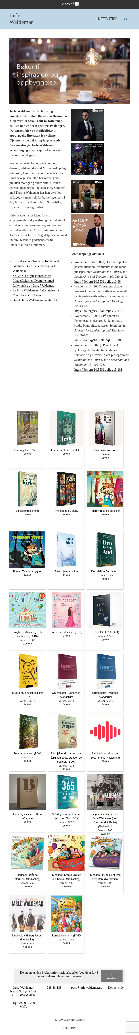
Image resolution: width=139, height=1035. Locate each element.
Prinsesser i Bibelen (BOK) (66, 632)
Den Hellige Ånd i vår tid (105, 571)
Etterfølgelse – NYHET (27, 450)
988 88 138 (54, 987)
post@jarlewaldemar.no (86, 987)
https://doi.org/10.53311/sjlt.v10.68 (97, 281)
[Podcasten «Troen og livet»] (87, 211)
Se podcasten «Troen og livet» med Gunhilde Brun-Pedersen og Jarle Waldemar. (36, 266)
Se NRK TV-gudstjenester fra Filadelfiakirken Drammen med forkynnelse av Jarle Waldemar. (33, 280)
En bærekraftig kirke (27, 510)
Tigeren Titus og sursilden (105, 510)
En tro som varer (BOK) (27, 753)
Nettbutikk (107, 19)
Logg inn (69, 1028)
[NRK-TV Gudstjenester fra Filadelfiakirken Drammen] (87, 174)
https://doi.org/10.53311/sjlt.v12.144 (98, 311)
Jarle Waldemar (21, 18)
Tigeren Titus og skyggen (27, 571)
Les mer (76, 976)
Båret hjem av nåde (66, 571)
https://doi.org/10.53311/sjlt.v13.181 (98, 369)
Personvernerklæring (69, 1019)
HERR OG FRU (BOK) (105, 632)
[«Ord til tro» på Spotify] (87, 140)
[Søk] (126, 19)
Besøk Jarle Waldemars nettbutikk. (35, 300)
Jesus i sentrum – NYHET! (66, 450)
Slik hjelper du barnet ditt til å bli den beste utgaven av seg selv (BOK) (66, 757)
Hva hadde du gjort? (66, 510)
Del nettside (116, 987)
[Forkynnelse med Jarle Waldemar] (87, 245)
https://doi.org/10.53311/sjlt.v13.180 (98, 340)
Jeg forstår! (112, 976)
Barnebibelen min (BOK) (66, 935)
